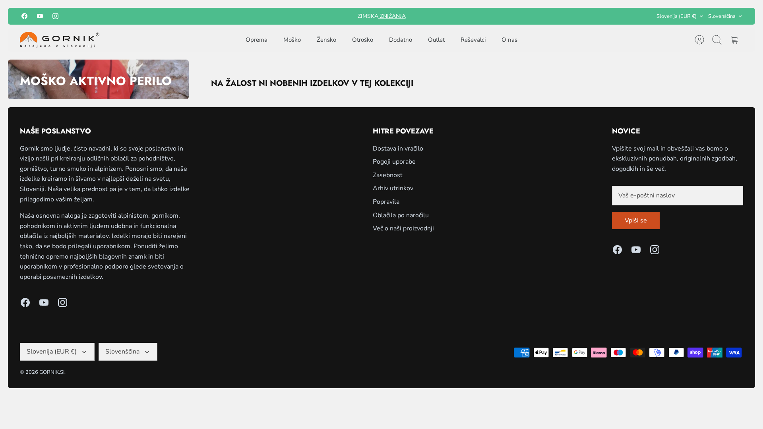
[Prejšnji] (286, 16)
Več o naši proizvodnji (403, 228)
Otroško (362, 40)
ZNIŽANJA (392, 16)
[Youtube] (40, 16)
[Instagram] (55, 16)
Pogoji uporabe (394, 161)
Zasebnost (388, 175)
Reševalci (473, 40)
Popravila (386, 201)
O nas (509, 40)
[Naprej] (476, 16)
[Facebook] (24, 16)
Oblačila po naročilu (401, 215)
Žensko (326, 40)
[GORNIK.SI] (59, 40)
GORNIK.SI (51, 372)
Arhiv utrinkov (393, 188)
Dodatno (400, 40)
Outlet (436, 40)
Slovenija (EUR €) (676, 16)
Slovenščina (722, 16)
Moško (292, 40)
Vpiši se (636, 220)
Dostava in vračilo (398, 148)
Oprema (256, 40)
